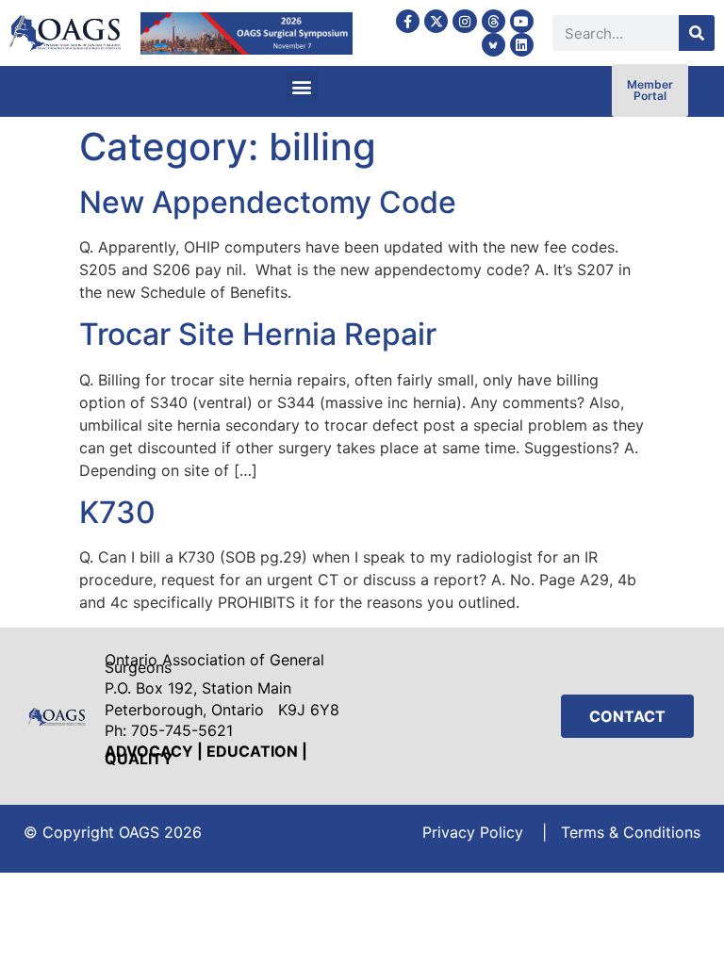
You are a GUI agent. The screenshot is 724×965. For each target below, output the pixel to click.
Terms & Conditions (630, 832)
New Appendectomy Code (267, 202)
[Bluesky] (493, 45)
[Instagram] (464, 21)
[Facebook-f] (408, 21)
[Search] (697, 33)
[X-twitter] (436, 21)
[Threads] (493, 21)
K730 (117, 512)
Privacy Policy (472, 832)
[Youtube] (522, 21)
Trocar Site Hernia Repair (257, 334)
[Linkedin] (522, 45)
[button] (302, 86)
